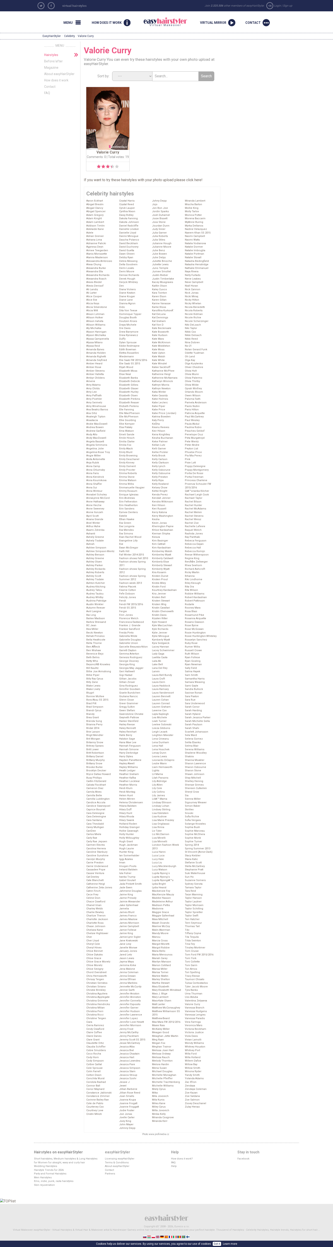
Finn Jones (126, 615)
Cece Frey (92, 894)
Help (174, 1166)
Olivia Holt (191, 370)
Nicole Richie (193, 317)
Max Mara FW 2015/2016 (166, 1021)
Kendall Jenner (161, 498)
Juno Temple (160, 268)
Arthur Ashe (93, 526)
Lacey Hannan (160, 646)
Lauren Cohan (160, 699)
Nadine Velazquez (196, 229)
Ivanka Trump (127, 876)
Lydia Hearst (159, 887)
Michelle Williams (163, 1085)
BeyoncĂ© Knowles (98, 664)
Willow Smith (192, 1068)
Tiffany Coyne (193, 933)
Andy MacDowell (96, 437)
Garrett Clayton (127, 650)
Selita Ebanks (193, 742)
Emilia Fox (125, 444)
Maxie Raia (158, 1025)
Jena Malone (127, 968)
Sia (186, 795)
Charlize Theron (96, 915)
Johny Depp (159, 200)
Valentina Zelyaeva (196, 1000)
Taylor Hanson (193, 897)
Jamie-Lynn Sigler (130, 936)
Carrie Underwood (97, 866)
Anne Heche (93, 505)
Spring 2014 (192, 844)
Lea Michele (159, 717)
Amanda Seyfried (96, 360)
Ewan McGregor (128, 547)
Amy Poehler (94, 398)
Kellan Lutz (158, 444)
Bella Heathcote (95, 639)
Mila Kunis (158, 1099)
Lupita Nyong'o (161, 876)
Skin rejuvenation (44, 1185)
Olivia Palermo (193, 377)
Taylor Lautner (193, 901)
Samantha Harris (195, 678)
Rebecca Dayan (194, 544)
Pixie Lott (190, 462)
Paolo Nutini (192, 406)
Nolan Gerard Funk (196, 349)
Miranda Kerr (159, 1121)
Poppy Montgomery (197, 469)
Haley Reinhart (127, 731)
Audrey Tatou (94, 590)
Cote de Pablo (94, 1103)
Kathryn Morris (160, 384)
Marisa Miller (159, 968)
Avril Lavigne (93, 611)
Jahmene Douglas (130, 890)
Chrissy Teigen (95, 979)
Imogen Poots (127, 866)
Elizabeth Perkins (129, 398)
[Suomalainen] (188, 1237)
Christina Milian (95, 1007)
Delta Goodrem (128, 264)
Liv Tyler (157, 830)
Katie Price (158, 409)
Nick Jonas (191, 292)
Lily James (158, 795)
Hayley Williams (128, 767)
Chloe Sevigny (94, 968)
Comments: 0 (96, 157)
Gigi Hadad (125, 675)
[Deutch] (162, 1237)
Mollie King (191, 208)
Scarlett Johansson (196, 731)
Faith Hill (124, 551)
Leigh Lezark (159, 731)
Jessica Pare (127, 1064)
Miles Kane (158, 1103)
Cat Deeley (92, 876)
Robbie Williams (194, 593)
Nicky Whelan (193, 303)
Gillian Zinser (127, 682)
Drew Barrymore (128, 331)
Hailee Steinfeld (128, 721)
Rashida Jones (194, 533)
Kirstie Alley (159, 583)
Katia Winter (159, 391)
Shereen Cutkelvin (196, 788)
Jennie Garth (127, 990)
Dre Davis (124, 328)
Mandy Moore (160, 933)
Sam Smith (191, 675)
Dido (122, 307)
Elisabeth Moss (128, 370)
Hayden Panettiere (130, 760)
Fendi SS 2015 (127, 607)
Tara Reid (190, 890)
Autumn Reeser (95, 607)
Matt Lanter (158, 1004)
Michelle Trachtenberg (166, 1082)
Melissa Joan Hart (163, 1050)
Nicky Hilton (192, 299)
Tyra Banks (191, 990)
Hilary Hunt (125, 813)
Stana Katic (191, 859)
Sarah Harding (193, 710)
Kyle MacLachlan (162, 625)
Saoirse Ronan (193, 692)
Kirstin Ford (159, 586)
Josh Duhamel (161, 215)
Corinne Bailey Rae (97, 1099)
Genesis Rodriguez (130, 657)
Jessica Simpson (129, 1068)
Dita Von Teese (128, 310)
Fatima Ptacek (127, 586)
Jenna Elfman (127, 979)
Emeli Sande (126, 434)
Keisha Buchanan (162, 437)
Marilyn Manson (161, 961)
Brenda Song (94, 721)
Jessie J (124, 1082)
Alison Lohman (95, 314)
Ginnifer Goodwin (129, 689)
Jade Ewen (125, 887)
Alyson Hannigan (96, 331)
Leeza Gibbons (161, 728)
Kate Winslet (159, 363)
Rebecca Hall (193, 547)
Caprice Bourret (95, 809)
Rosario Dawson (194, 622)
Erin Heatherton (128, 505)
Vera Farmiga (193, 1021)
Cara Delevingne (96, 816)
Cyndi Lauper (127, 208)
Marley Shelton (161, 979)
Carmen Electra (95, 844)
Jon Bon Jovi (160, 208)
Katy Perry (158, 420)
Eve (121, 544)
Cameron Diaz (94, 788)
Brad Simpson (94, 706)
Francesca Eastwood (131, 622)
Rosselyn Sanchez (196, 639)
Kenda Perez (160, 494)
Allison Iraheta (94, 321)
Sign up (287, 5)
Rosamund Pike (194, 615)
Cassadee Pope (95, 869)
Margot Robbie (161, 947)
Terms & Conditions (117, 1162)
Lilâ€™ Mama (159, 798)
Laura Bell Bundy (162, 675)
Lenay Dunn (159, 752)
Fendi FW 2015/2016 (131, 604)
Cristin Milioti (94, 1114)
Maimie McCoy (161, 926)
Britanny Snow (94, 742)
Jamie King (126, 933)
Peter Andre (192, 444)
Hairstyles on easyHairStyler (58, 1152)
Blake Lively (93, 689)
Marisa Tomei (160, 972)
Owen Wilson (192, 395)
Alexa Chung (93, 264)
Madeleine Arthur (162, 901)
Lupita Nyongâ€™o (163, 880)
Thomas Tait (192, 926)
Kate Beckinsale (161, 328)
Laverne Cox (159, 710)
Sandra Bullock (194, 689)
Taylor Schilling (194, 908)
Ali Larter (91, 292)
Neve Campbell (194, 282)
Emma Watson (127, 480)
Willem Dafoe (193, 1060)
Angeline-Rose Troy (98, 452)
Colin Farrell (93, 1071)
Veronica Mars (193, 1025)
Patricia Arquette (195, 413)
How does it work (56, 80)
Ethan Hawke (126, 519)
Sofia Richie (192, 816)
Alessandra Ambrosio (99, 261)
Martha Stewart (160, 983)
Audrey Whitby (94, 597)
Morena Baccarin (195, 218)
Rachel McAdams (195, 508)
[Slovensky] (145, 1237)
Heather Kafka (127, 777)
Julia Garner (159, 232)
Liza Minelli (159, 837)
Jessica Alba (127, 1046)
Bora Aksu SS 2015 (97, 699)
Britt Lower (92, 749)
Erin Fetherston (128, 501)
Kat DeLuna (159, 314)
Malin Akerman (161, 929)
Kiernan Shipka (161, 533)
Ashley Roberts (95, 572)
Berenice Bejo (95, 653)
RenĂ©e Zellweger (196, 561)
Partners (110, 1173)
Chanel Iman (93, 905)
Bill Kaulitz (92, 668)
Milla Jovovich (160, 1110)
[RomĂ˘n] (179, 1237)
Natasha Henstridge (196, 264)
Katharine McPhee (163, 370)
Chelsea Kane (94, 929)
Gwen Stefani (127, 710)
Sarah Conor (192, 706)
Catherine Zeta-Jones (99, 887)
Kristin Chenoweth (163, 611)
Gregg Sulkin (127, 706)
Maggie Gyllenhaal (163, 915)
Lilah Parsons (160, 777)
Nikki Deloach (193, 335)
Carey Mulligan (95, 827)
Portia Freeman (194, 476)
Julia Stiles (158, 239)
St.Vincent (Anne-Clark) (198, 851)
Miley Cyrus (159, 1106)
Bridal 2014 (92, 728)
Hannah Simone (129, 749)
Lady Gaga (158, 653)
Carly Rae (91, 837)
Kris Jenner (159, 593)
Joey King (125, 1121)
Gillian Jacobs (127, 678)
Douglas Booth (128, 317)
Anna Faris (92, 473)
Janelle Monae (128, 947)
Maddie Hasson (161, 897)
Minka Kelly (159, 1114)
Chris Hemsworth (96, 975)
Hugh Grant (126, 841)
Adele (89, 232)
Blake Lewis (93, 685)
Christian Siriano (96, 986)
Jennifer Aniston (129, 993)
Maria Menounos (162, 954)
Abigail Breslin (95, 204)
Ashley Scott (93, 576)
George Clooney (129, 661)
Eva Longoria (126, 526)
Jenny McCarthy (128, 1032)
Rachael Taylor (193, 498)
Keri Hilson (158, 505)
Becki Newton (94, 632)
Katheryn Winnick (162, 381)
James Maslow (128, 919)
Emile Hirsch (127, 437)
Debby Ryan (126, 257)
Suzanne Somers (195, 880)
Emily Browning (128, 455)
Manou (156, 936)
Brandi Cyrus (93, 710)
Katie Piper (158, 406)
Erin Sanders (126, 508)
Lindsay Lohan (160, 805)
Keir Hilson (158, 430)
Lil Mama (157, 774)
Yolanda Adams (194, 1078)
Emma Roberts (128, 473)
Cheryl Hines (93, 947)
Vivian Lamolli (193, 1039)
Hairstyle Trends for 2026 (49, 1170)
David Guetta (126, 250)
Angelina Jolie (95, 448)
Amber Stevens (95, 370)
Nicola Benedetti (195, 307)
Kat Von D (158, 324)
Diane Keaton (127, 292)
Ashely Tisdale (95, 540)
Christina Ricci (95, 1014)
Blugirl (90, 692)
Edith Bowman (127, 349)
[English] (158, 1237)
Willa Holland (192, 1057)
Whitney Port (192, 1050)
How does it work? (182, 1158)
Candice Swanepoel (98, 805)
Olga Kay (190, 360)
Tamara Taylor (193, 887)
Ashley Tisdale (95, 579)
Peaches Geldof (195, 430)
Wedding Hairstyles (45, 1166)
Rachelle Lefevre (195, 526)
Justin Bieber (160, 275)
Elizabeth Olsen (128, 395)
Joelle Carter (127, 1117)
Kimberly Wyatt (160, 568)
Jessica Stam (127, 1071)
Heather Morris (128, 784)
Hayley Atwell (127, 763)
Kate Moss (158, 349)
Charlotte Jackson (97, 919)
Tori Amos (191, 968)
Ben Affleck (93, 646)
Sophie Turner (193, 841)
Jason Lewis (126, 958)
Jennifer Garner (128, 1007)
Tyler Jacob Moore (196, 986)
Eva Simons (126, 533)
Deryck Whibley (128, 282)
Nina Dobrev (192, 342)
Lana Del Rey (159, 668)
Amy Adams (93, 384)
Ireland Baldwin (128, 869)
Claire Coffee (94, 1032)
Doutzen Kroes (128, 321)
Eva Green (125, 522)
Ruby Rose (191, 643)
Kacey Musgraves (162, 282)
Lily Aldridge (159, 781)
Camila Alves (93, 791)
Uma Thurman (193, 993)
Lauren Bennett (161, 696)
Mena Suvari (159, 1068)
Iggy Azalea (126, 859)
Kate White (158, 360)
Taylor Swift (191, 915)
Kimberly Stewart (162, 565)
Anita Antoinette (95, 459)
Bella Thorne (94, 643)
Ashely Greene (95, 537)
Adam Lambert (95, 222)
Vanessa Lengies (195, 1014)
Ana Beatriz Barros (97, 409)
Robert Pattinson (195, 600)
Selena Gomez (194, 738)
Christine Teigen (96, 1018)
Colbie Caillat (94, 1064)
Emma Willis (126, 483)
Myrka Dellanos (194, 225)
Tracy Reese (192, 975)
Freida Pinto (126, 632)
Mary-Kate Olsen (161, 1000)
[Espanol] (166, 1237)
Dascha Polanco (129, 239)
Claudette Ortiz (95, 1043)
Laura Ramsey (160, 689)
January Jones (128, 951)
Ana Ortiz (91, 413)
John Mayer (126, 1124)
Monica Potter (193, 215)
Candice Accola (95, 802)
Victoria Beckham (195, 1029)
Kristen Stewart (161, 600)
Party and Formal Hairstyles (50, 1173)
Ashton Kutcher (95, 583)
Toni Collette (192, 961)
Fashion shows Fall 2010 (133, 558)
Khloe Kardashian (162, 530)
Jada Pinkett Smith (130, 883)
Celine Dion (93, 897)
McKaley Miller (161, 1029)
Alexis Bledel (94, 282)
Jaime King (126, 894)
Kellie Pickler (160, 452)
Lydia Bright (159, 883)
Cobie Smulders (96, 1050)
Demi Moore (126, 271)
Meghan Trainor (161, 1046)
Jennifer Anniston (130, 997)
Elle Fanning (126, 409)
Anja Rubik (92, 462)
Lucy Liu (157, 862)
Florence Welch (128, 618)
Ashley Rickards (95, 568)
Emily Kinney (126, 462)
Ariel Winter (93, 522)
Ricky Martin (192, 572)
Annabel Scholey (96, 494)
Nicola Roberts (194, 310)
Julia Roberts (160, 236)
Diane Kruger (127, 296)
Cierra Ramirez (95, 1025)
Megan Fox (158, 1043)
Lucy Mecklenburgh (164, 866)
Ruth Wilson (192, 653)
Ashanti (90, 533)
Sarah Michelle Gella (197, 721)
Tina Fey (190, 944)
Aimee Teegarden (97, 250)
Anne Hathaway (95, 501)
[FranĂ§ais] (171, 1237)
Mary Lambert (160, 997)
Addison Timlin (95, 225)
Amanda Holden (96, 352)
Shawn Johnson (194, 774)
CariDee (91, 830)
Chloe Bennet (94, 951)
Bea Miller (92, 629)
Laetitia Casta (159, 657)
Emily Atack (126, 448)
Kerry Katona (159, 512)
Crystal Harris (127, 200)
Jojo (154, 204)
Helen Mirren (127, 798)
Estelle (123, 515)
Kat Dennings (160, 317)
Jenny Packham (129, 1036)
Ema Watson (126, 430)
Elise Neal (125, 374)
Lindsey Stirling (161, 809)
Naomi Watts (192, 239)
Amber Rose (93, 367)
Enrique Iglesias (128, 494)
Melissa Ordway (161, 1053)
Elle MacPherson (129, 413)
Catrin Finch (93, 890)
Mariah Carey (159, 958)
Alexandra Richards (97, 275)
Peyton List (191, 448)
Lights (155, 770)
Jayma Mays (126, 961)
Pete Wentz (192, 441)
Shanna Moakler (194, 760)
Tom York (190, 958)
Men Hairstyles (43, 1177)
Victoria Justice (194, 1032)
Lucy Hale (158, 859)
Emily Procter (127, 469)
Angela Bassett (95, 441)
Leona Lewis (159, 756)
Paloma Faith (192, 398)
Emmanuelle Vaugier (132, 487)
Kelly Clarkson (160, 462)
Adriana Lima (94, 239)
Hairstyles (51, 55)
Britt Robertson (95, 752)
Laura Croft (158, 678)
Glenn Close (126, 699)
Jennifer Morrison (130, 1025)
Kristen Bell (159, 597)
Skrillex (189, 809)
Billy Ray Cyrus (94, 678)
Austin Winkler (95, 604)
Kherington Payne (163, 526)
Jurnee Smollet (161, 271)
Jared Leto (125, 954)
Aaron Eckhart (94, 200)
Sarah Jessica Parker (197, 717)
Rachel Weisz (193, 519)
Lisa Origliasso (160, 823)
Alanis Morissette (96, 253)
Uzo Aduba (191, 997)
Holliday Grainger (129, 827)
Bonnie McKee (95, 696)
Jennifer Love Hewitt (131, 1021)
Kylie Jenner (159, 632)
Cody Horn (92, 1057)
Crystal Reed (126, 204)
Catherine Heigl (95, 883)
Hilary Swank (126, 820)
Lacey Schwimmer (163, 650)
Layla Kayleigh (160, 714)
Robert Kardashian (196, 597)
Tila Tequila (192, 936)
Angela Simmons (96, 444)
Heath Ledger (127, 770)
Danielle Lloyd (127, 232)
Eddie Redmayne (129, 345)
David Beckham (128, 243)
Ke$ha (156, 423)
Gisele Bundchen (129, 692)
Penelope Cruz (194, 434)
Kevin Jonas (159, 522)
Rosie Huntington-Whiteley (201, 636)
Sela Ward (191, 735)
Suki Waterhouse (195, 873)
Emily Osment (127, 466)
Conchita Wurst (95, 1078)
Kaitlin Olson (159, 285)
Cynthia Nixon (127, 211)
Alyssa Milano (94, 342)
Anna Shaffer (94, 483)
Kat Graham (159, 321)
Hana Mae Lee (127, 742)
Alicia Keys (92, 303)
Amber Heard (94, 363)
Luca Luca (158, 855)
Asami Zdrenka (95, 530)
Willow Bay (191, 1064)
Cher (89, 936)
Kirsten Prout (160, 579)
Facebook (243, 1158)
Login (277, 5)
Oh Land (190, 356)
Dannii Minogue (128, 236)
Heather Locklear (129, 781)
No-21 (188, 345)
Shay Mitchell (193, 777)
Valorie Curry (192, 1004)
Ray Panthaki (192, 537)
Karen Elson (159, 296)
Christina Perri (94, 1011)
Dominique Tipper (130, 314)
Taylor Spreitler (194, 912)
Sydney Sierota (194, 883)
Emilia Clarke (127, 441)
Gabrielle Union (128, 643)
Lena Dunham (160, 742)
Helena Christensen (131, 802)
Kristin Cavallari (161, 607)
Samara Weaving (195, 682)
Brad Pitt (91, 703)
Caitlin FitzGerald (96, 781)
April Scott (92, 515)
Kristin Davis (159, 615)
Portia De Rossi (194, 473)
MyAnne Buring (194, 222)
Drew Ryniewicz (128, 335)
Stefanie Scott (193, 862)
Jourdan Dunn (160, 225)
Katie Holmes (160, 398)
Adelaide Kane (95, 229)
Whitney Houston (195, 1046)
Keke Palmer (160, 441)
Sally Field (191, 668)
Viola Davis (191, 1036)
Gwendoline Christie (131, 714)
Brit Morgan (93, 738)
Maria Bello (158, 951)
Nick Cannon (192, 289)
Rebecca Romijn (195, 551)
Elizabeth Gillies (128, 384)
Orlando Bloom (194, 391)
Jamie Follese (127, 929)
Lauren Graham (161, 706)
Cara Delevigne (95, 813)
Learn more (230, 1243)
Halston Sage (127, 738)
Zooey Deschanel (195, 1103)
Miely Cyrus (159, 1089)
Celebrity (69, 36)
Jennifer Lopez (128, 1018)
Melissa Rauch (161, 1057)
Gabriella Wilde (128, 636)
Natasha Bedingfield (197, 261)
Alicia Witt (92, 310)
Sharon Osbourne (195, 767)
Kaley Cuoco (159, 289)
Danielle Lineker (129, 229)
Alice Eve (91, 299)
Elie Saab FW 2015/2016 (133, 360)
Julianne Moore (161, 246)
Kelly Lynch (158, 466)
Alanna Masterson (97, 257)
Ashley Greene (95, 558)
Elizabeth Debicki (129, 381)
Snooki (189, 813)
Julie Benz (158, 250)
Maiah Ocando (160, 922)
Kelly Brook (158, 455)
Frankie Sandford (129, 629)
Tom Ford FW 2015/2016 (199, 954)
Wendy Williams (194, 1043)
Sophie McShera (195, 834)
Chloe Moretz (94, 965)
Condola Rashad (96, 1082)
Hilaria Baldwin (128, 805)
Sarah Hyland (192, 714)
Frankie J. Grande (129, 625)
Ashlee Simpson (96, 547)
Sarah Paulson (193, 724)
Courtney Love (94, 1110)
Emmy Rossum (128, 491)
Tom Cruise (192, 951)
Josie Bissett (159, 218)
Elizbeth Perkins (129, 406)
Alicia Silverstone (96, 307)
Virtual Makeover (162, 20)
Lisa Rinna (158, 827)
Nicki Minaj (191, 296)
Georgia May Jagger (131, 668)
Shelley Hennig (194, 781)
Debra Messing (128, 261)
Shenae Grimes (194, 784)
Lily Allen (157, 784)
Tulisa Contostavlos (196, 983)
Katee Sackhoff (161, 367)
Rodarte (189, 604)
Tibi (187, 929)
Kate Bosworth (160, 331)
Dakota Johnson (129, 222)
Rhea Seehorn (193, 565)
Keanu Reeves (160, 427)
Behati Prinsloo (95, 636)
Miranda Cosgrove (163, 1117)
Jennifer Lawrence (130, 1014)
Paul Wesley (192, 420)
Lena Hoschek (160, 749)
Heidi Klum (126, 788)
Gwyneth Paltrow (129, 717)
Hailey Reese (127, 724)
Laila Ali (156, 661)
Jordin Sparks (160, 211)
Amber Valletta (95, 374)
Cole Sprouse (94, 1068)
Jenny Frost (126, 1029)
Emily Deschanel (129, 459)
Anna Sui (91, 487)
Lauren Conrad (161, 703)
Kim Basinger (160, 540)
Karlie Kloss (159, 307)
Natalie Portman (194, 253)
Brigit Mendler (94, 735)
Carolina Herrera (96, 848)
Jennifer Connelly (130, 1000)
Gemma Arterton (129, 653)
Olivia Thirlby (192, 381)
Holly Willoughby (129, 837)
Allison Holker (94, 317)
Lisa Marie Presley (163, 820)
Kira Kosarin (159, 572)
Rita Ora (189, 586)
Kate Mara (158, 338)
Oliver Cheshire (194, 367)
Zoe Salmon (192, 1099)
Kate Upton (158, 352)
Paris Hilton (192, 409)
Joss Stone (159, 222)
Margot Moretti (160, 944)
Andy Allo (91, 434)
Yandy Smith (192, 1075)
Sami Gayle (191, 685)
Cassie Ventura (95, 873)
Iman (122, 862)
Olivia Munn (192, 374)
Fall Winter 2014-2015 (131, 554)
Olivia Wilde (192, 384)
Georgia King (127, 664)
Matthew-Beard (161, 1018)
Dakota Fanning (128, 218)
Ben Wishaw (93, 650)
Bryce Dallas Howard (98, 774)
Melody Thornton (162, 1060)
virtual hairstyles (74, 5)
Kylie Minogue (160, 636)
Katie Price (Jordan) (164, 413)
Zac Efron (190, 1082)
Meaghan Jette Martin (165, 1036)
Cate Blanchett (95, 880)
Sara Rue (190, 699)
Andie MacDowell (96, 423)
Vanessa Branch (194, 1007)
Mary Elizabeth (160, 986)
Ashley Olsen (94, 561)
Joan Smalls (126, 1096)
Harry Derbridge (128, 752)
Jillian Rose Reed (129, 1092)
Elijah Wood (126, 367)
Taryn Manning (194, 894)
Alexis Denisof (95, 285)
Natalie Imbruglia (195, 250)
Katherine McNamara (164, 377)
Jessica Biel (126, 1050)
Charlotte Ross (95, 922)
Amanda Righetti (96, 356)
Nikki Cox (190, 331)
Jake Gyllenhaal (128, 905)
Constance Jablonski (99, 1092)
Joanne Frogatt (128, 1103)
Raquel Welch (193, 530)
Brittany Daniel (94, 756)
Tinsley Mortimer (195, 947)
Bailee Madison (95, 618)
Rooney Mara (192, 607)
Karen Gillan (159, 299)
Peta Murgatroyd (195, 437)
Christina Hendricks (98, 1004)
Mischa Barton (193, 204)
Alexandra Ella (94, 271)
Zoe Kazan (191, 1092)
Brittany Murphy (95, 760)
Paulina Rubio (193, 427)
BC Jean (91, 625)
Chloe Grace (93, 958)
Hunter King (126, 851)
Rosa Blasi (191, 611)
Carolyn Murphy (95, 859)
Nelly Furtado (192, 275)
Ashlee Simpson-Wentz (100, 551)
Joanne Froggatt (129, 1106)
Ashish (90, 544)
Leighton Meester (162, 735)
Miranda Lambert (195, 200)
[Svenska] (184, 1237)
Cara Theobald (95, 823)
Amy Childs (93, 388)
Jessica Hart (126, 1057)
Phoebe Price (193, 452)
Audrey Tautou (95, 593)
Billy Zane (92, 682)
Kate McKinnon (161, 342)
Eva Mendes (126, 530)
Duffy (122, 338)
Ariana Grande (94, 519)
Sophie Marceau (195, 830)
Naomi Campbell (195, 236)
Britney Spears (95, 745)
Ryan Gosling (192, 661)
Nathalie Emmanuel (196, 268)
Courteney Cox (95, 1106)
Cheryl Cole (93, 944)
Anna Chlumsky (95, 469)
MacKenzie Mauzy (163, 894)
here (197, 180)
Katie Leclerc (160, 402)
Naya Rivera (191, 271)
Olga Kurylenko (194, 363)
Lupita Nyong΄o (161, 873)
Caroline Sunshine (97, 855)
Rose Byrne (191, 625)
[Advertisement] (268, 72)
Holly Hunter (126, 834)
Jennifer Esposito (129, 1004)
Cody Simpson (95, 1060)
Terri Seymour (193, 922)
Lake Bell (157, 664)
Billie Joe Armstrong (98, 671)
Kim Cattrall (158, 544)
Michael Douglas (162, 1071)
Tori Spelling (192, 972)
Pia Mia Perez (193, 455)
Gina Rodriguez (128, 685)
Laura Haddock (161, 685)
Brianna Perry (94, 724)
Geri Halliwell (127, 671)
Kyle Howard (159, 622)
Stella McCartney (195, 866)
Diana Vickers (127, 289)
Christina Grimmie (97, 1000)
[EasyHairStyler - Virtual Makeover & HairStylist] (166, 1216)
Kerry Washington (162, 515)
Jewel (122, 1085)
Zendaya (190, 1085)
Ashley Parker (94, 565)
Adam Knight (94, 218)
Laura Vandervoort (163, 692)
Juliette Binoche (162, 261)
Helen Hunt (126, 795)
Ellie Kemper (127, 423)
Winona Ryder (193, 1071)
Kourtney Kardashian (164, 590)
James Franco (128, 915)
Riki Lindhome (193, 579)
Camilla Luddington (98, 798)
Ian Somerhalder (129, 855)
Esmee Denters (128, 512)
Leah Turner (159, 721)
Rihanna (190, 576)
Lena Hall (157, 745)
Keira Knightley (161, 434)
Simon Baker (192, 805)
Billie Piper (92, 675)
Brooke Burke (94, 767)
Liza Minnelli (159, 841)
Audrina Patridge (96, 600)
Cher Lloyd (92, 940)
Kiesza (156, 537)
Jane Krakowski (128, 940)
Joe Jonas (125, 1114)
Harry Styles (126, 756)
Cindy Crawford (95, 1029)
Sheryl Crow (192, 791)
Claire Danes (93, 1036)
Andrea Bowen (95, 427)
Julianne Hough (161, 243)
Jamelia (124, 908)
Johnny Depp (127, 1128)
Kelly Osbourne (161, 473)
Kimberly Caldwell (162, 558)
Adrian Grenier (95, 236)
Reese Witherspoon (197, 554)
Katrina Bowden (161, 416)
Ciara (89, 1021)
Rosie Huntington (195, 632)
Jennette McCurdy (130, 986)
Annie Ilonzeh (94, 512)
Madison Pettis (161, 905)
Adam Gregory (95, 215)
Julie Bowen (159, 253)
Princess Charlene (196, 480)
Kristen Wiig (159, 604)
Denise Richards (129, 275)
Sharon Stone (193, 770)
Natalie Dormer (194, 246)
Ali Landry (92, 289)
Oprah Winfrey (193, 388)
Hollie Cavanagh (128, 830)
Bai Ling (91, 615)
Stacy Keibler (192, 855)
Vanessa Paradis (195, 1018)
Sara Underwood (195, 703)
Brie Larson (93, 731)
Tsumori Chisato (194, 979)
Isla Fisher (125, 873)
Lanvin (156, 671)
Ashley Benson (95, 554)
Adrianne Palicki (96, 243)
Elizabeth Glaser (128, 388)
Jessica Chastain (129, 1053)
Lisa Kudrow (159, 816)
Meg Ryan (158, 1039)
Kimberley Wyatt (161, 554)
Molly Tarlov (192, 211)
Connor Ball (93, 1085)
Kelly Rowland (160, 483)
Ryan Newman (193, 664)
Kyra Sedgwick (160, 643)
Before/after (53, 61)
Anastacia (92, 420)
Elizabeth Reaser (129, 402)
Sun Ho (189, 876)
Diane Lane (126, 299)
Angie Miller (93, 455)
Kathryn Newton (161, 388)
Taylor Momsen (194, 905)
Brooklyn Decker (96, 770)
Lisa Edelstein (160, 813)
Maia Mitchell (160, 919)
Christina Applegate (98, 997)
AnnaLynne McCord (98, 498)
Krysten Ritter (160, 618)
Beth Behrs (92, 657)
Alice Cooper (94, 296)
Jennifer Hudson (129, 1011)
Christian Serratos (96, 983)
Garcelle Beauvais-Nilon (133, 646)
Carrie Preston (95, 862)
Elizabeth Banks (128, 377)
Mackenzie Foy (161, 890)
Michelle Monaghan (164, 1075)
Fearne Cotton (127, 590)
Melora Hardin (160, 1064)
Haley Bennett (127, 728)
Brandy (90, 714)
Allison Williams (95, 324)
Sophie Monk (193, 837)
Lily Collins (158, 791)
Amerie (90, 381)
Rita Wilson (191, 590)
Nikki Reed (191, 338)
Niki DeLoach (193, 324)
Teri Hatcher (192, 919)
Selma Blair (191, 745)
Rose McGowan (194, 629)
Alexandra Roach (96, 278)
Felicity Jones (127, 597)
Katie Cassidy (160, 395)
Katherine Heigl (161, 374)
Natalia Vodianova (195, 243)
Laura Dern (158, 682)
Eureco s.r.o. (181, 1226)
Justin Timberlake (163, 278)
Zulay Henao (192, 1106)
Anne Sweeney (95, 508)
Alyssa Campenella (97, 338)
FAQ (47, 93)
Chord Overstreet (96, 972)
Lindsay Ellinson (161, 802)
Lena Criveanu (160, 738)
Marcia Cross (160, 940)
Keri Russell (159, 508)
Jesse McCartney (129, 1043)
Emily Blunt (125, 452)
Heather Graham (129, 774)
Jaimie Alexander (129, 901)
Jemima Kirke (127, 965)
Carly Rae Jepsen (96, 841)
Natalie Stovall (193, 257)
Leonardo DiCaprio (163, 760)
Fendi (122, 600)
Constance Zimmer (98, 1096)
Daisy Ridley (126, 215)
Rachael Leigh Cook (197, 494)
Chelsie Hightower (97, 933)
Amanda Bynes (95, 349)
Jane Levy (125, 944)
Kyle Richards (160, 629)
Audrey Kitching (95, 586)
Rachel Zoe (192, 522)
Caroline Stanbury (96, 851)
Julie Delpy (159, 257)
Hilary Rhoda (126, 816)
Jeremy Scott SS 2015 (132, 1039)
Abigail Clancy (94, 208)
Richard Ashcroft (195, 568)
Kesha (155, 519)
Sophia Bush (192, 827)
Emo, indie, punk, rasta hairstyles (53, 1181)
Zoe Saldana (192, 1096)
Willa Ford (191, 1053)
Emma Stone (127, 476)
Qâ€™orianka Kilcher (197, 491)
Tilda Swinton (193, 940)
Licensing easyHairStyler (119, 1158)
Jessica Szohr (127, 1078)
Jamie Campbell (129, 926)
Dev (121, 285)
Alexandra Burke (96, 268)
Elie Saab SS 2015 (129, 363)
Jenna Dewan (127, 975)
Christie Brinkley (96, 990)
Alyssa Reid (93, 345)
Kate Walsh (158, 356)
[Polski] (154, 1237)
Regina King (192, 558)
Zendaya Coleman (196, 1089)
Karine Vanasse (161, 303)
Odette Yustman (194, 352)
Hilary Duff (125, 809)
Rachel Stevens (194, 515)
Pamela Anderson (196, 402)
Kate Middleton (161, 345)
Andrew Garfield (95, 430)
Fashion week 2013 (130, 583)
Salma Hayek (192, 671)
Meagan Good (160, 1032)
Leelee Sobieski (161, 724)
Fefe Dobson (127, 593)
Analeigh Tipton (95, 416)
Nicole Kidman (194, 314)
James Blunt (126, 912)
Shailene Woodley (196, 752)
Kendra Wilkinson (162, 501)
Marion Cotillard (161, 965)
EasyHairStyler (52, 36)
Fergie (123, 611)
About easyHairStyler (59, 74)
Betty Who (92, 661)
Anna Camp (93, 466)
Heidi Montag (127, 791)
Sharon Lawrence (195, 763)
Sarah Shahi (192, 728)
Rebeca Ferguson (195, 540)
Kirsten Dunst (160, 576)
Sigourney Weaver (196, 802)
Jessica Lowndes (129, 1060)
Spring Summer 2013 (197, 848)
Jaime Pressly (127, 897)
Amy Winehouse (96, 406)
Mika (155, 1092)
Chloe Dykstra (94, 954)
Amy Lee (91, 391)
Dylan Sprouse (128, 342)
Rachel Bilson (193, 501)
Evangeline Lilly (128, 540)
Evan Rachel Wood (130, 537)
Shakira (189, 756)
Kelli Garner (159, 448)
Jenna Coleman (128, 972)
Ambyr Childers (95, 377)
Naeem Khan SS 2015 (197, 232)
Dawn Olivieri (127, 253)
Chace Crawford (95, 901)
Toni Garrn (191, 965)
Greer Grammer (128, 703)
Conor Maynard (95, 1089)
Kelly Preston (160, 476)
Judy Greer (158, 229)
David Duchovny (128, 246)
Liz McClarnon (160, 834)
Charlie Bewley (95, 912)
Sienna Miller (193, 798)
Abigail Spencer (96, 211)
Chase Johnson (95, 926)
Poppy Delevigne (195, 466)
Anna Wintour (94, 491)
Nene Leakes (193, 278)
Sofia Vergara (193, 820)
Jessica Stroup (128, 1075)
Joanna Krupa (127, 1099)
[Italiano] (175, 1237)
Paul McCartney (194, 416)
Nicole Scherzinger (196, 321)
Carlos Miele (93, 834)
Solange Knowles (195, 823)
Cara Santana (94, 820)
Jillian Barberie (128, 1089)
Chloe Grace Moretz (98, 961)
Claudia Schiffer (96, 1046)
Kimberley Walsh (162, 551)
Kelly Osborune (161, 469)
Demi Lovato (126, 268)
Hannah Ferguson (130, 745)
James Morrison (129, 922)
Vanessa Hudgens (196, 1011)
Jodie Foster (126, 1110)
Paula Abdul (192, 423)
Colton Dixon (93, 1075)
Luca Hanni (159, 851)
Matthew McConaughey (166, 1007)
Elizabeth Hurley (128, 391)
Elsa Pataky (125, 427)
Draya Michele (127, 324)
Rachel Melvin (193, 512)
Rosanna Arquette (195, 618)
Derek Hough (127, 278)
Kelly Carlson (159, 459)
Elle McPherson (128, 416)
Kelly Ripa (158, 480)
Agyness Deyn (94, 246)
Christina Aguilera (96, 993)
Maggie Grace (160, 912)
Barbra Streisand (96, 622)
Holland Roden (128, 823)
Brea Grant (92, 717)
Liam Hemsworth (162, 767)
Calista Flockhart (96, 784)
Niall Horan (191, 285)
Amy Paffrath (94, 395)
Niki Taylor (191, 328)
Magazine (51, 67)
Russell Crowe (193, 650)
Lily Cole (157, 788)
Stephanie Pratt (194, 869)
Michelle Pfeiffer (162, 1078)
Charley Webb (94, 908)
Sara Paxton (192, 696)
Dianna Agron (127, 303)
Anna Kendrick (95, 476)
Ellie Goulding (127, 420)
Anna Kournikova (96, 480)
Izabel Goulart (127, 880)
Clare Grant (92, 1039)
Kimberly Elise (160, 561)
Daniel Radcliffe (128, 225)
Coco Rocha (93, 1053)
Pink (187, 459)
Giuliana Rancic (128, 696)
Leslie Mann (159, 763)
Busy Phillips (94, 777)
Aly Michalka (93, 328)
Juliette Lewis (160, 264)
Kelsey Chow (159, 487)
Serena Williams (194, 749)
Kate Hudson (159, 335)
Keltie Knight (159, 491)
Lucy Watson (159, 869)
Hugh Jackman (128, 844)
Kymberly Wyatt (161, 639)
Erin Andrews (127, 498)
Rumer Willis (192, 646)
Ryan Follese (192, 657)
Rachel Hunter (193, 505)
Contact (50, 86)
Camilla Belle (94, 795)
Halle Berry (125, 735)
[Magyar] (149, 1237)
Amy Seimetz (94, 402)
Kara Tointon (159, 292)
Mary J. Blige (159, 993)
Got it (217, 1243)
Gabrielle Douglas (130, 639)
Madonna (157, 908)
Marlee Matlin (160, 975)
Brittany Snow (94, 763)
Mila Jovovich (160, 1096)
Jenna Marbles (128, 983)
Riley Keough (193, 583)
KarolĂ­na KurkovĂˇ (163, 310)
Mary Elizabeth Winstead (166, 990)
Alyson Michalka (96, 335)
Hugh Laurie (126, 848)
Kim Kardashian (161, 547)
